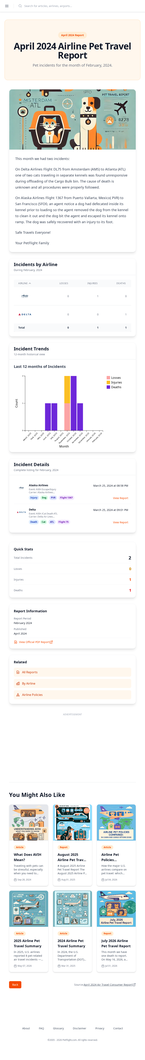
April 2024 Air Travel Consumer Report (108, 984)
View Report (120, 498)
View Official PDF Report (34, 642)
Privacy (99, 1028)
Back (15, 984)
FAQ (41, 1028)
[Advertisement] (72, 744)
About (26, 1028)
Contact (118, 1028)
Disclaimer (79, 1028)
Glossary (58, 1028)
